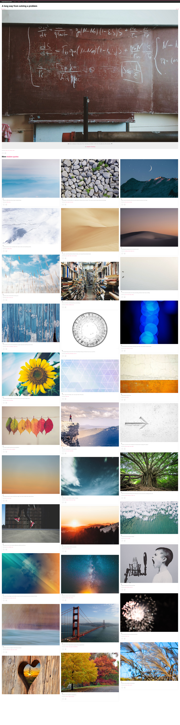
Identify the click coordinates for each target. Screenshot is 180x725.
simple (67, 353)
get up (12, 400)
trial (73, 255)
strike (132, 495)
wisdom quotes (12, 157)
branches (129, 495)
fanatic (126, 446)
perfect (76, 255)
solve (8, 150)
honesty (8, 649)
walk (7, 659)
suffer (127, 397)
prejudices (13, 449)
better (8, 248)
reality (66, 396)
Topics (27, 1)
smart (125, 348)
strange (129, 538)
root (9, 297)
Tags (23, 1)
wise (74, 353)
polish (68, 255)
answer (13, 150)
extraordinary (71, 353)
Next (177, 9)
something (70, 304)
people (128, 348)
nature (11, 659)
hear (16, 346)
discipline (67, 646)
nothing (132, 294)
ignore (7, 297)
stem (11, 297)
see (75, 353)
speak (126, 587)
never (73, 304)
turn (125, 538)
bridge (70, 646)
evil (12, 297)
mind (130, 446)
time (9, 346)
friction (70, 255)
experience (72, 696)
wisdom (16, 649)
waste (7, 346)
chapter (11, 649)
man (72, 255)
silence (11, 248)
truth (8, 498)
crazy (130, 348)
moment (126, 636)
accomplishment (75, 646)
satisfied (68, 548)
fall (10, 400)
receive (13, 659)
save (130, 587)
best (70, 548)
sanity (125, 397)
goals (72, 646)
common (67, 597)
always (6, 150)
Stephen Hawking (91, 146)
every (9, 659)
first (9, 649)
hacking (126, 495)
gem (66, 255)
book (13, 649)
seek (15, 659)
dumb (132, 348)
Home (15, 1)
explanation (11, 346)
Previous (3, 9)
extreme (128, 587)
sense (69, 597)
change (128, 446)
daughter (69, 696)
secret (7, 400)
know (128, 294)
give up (11, 449)
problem (11, 150)
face (127, 538)
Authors (19, 1)
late (8, 449)
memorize (67, 304)
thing (130, 294)
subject (132, 446)
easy (66, 548)
